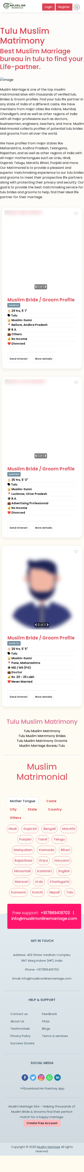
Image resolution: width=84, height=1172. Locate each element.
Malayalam (23, 850)
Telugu (59, 839)
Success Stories (22, 1043)
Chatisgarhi (59, 881)
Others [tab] (15, 817)
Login (48, 7)
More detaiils (43, 358)
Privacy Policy (20, 1036)
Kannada (46, 850)
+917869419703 (47, 969)
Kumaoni (18, 892)
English (64, 871)
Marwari (22, 881)
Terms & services (55, 1036)
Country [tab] (55, 809)
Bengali (49, 828)
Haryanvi (62, 860)
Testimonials (20, 1028)
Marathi (68, 828)
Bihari (65, 850)
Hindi (13, 828)
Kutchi (37, 892)
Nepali (54, 892)
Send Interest (19, 358)
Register (64, 7)
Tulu (69, 892)
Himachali (22, 871)
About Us (17, 1021)
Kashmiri (44, 871)
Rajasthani (23, 860)
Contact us (19, 1014)
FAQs (46, 1021)
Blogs (46, 1028)
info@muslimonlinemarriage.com (47, 978)
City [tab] (13, 809)
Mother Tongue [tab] (22, 801)
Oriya (43, 860)
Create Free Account (42, 1123)
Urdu (39, 881)
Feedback (49, 1014)
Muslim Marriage (48, 1147)
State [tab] (32, 809)
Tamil (42, 839)
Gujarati (30, 828)
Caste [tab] (51, 801)
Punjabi (25, 839)
